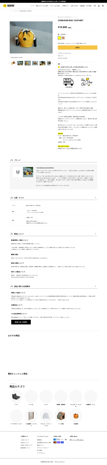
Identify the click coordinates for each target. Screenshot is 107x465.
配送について (61, 55)
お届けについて (25, 442)
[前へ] (11, 63)
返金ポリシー (40, 445)
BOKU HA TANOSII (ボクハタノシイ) (68, 17)
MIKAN (59, 37)
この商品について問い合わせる (64, 53)
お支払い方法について (26, 445)
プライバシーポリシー (43, 448)
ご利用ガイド (65, 6)
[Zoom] (31, 37)
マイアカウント (41, 453)
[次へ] (52, 63)
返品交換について (25, 448)
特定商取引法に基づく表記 (44, 442)
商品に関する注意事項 (62, 58)
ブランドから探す (55, 6)
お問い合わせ (74, 6)
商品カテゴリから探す (42, 6)
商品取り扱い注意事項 (21, 322)
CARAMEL (63, 37)
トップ (32, 6)
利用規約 (39, 440)
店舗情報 (82, 6)
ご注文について (25, 440)
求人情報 (88, 6)
